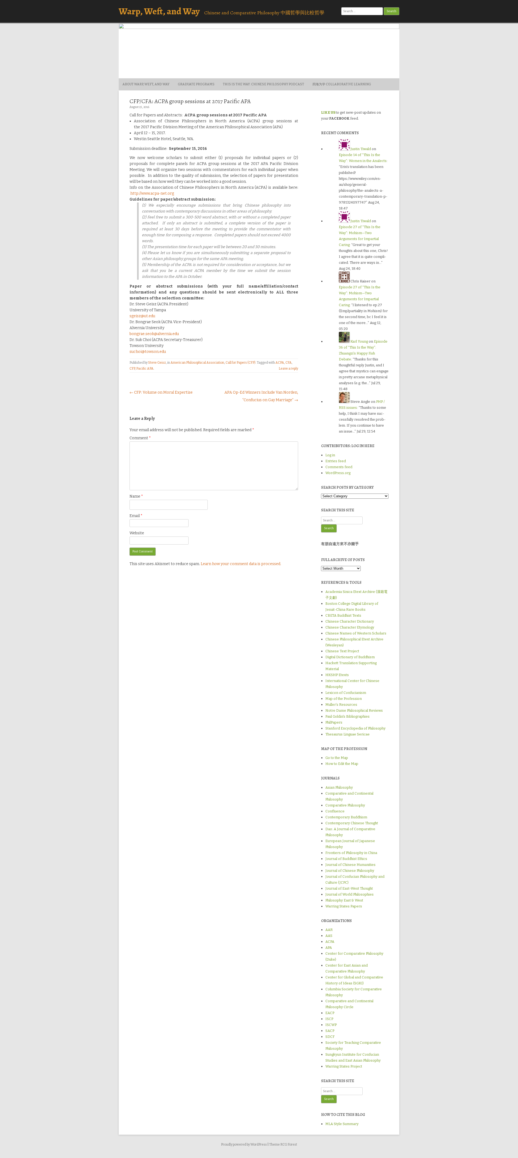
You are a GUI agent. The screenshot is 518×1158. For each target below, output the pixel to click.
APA (328, 948)
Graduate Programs (196, 84)
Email (136, 516)
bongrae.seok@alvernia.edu (154, 334)
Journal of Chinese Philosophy (349, 871)
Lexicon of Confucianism (345, 693)
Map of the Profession (343, 699)
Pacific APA (145, 368)
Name (136, 496)
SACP (329, 1031)
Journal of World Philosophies (349, 894)
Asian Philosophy (339, 787)
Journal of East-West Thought (349, 888)
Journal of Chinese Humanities (350, 865)
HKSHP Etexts (337, 675)
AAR (329, 930)
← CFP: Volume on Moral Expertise (161, 392)
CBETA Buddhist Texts (343, 615)
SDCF (330, 1037)
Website (137, 533)
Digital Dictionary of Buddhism (350, 657)
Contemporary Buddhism (346, 817)
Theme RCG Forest (283, 1144)
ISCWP (331, 1025)
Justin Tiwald (360, 149)
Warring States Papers (343, 906)
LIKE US (328, 112)
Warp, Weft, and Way (159, 11)
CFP (132, 368)
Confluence (335, 811)
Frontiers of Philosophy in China (351, 853)
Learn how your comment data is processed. (241, 564)
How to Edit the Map (341, 764)
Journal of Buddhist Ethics (346, 859)
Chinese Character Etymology (349, 627)
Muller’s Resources (341, 705)
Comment (140, 438)
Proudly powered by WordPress (244, 1144)
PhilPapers (333, 722)
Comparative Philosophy (345, 805)
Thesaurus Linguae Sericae (347, 734)
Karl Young (359, 341)
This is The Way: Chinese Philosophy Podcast (263, 84)
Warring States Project (343, 1066)
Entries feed (335, 461)
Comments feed (338, 467)
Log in (330, 455)
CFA (288, 362)
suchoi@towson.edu (148, 351)
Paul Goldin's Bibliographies (347, 716)
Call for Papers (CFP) (240, 362)
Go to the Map (336, 758)
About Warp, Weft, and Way (145, 84)
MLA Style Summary (342, 1124)
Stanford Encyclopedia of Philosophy (355, 728)
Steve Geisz (157, 362)
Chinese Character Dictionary (349, 621)
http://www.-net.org (152, 193)
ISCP (329, 1019)
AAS (328, 936)
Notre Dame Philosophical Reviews (354, 710)
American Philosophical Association (197, 362)
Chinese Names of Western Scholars (355, 633)
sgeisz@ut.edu (142, 316)
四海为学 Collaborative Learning (341, 84)
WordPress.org (337, 473)
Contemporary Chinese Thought (351, 823)
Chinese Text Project (342, 651)
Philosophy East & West (344, 900)
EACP (329, 1013)
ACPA (279, 362)
